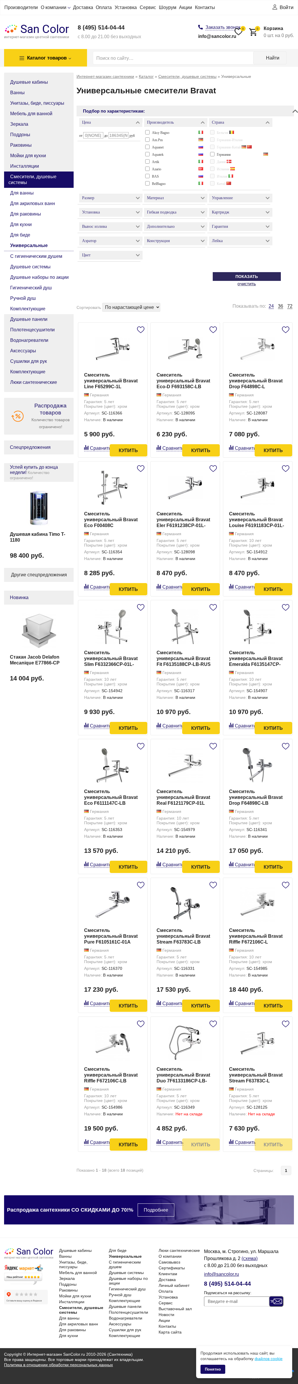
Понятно (213, 1369)
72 (289, 306)
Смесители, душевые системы (32, 179)
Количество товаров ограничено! (50, 416)
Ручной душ (23, 298)
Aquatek (158, 155)
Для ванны (22, 192)
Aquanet (158, 147)
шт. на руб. (275, 32)
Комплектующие (27, 308)
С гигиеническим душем (36, 256)
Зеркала (19, 124)
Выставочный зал (175, 1308)
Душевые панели (28, 319)
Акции (185, 7)
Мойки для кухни (28, 155)
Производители (21, 7)
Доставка (83, 7)
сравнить (100, 448)
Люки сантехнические (33, 382)
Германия (224, 155)
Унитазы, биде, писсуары (37, 103)
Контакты (205, 7)
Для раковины (25, 213)
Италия (222, 176)
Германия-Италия (230, 140)
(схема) (250, 1258)
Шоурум (167, 7)
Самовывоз (169, 1262)
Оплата (104, 7)
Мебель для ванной (31, 113)
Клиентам (168, 1273)
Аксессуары (23, 350)
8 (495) (101, 27)
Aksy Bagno (160, 133)
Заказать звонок (222, 27)
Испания (223, 169)
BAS (155, 176)
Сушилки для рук (28, 361)
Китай (221, 184)
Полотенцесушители (32, 329)
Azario (156, 169)
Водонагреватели (29, 340)
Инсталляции (24, 166)
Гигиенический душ (31, 287)
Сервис (148, 7)
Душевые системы (30, 266)
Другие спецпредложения (39, 574)
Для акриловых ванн (32, 203)
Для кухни (21, 224)
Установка (126, 7)
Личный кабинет (174, 1285)
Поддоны (20, 134)
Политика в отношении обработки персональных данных (58, 1364)
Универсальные (29, 245)
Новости (166, 1314)
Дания (222, 162)
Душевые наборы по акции (39, 277)
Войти (287, 7)
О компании (53, 7)
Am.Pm (157, 140)
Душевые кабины (29, 82)
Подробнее (156, 1210)
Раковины (21, 145)
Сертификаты (172, 1268)
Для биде (20, 234)
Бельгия (223, 133)
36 (280, 306)
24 (271, 306)
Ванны (17, 92)
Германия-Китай (229, 147)
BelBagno (159, 184)
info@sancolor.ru (217, 36)
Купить (128, 450)
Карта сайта (170, 1332)
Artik (155, 162)
